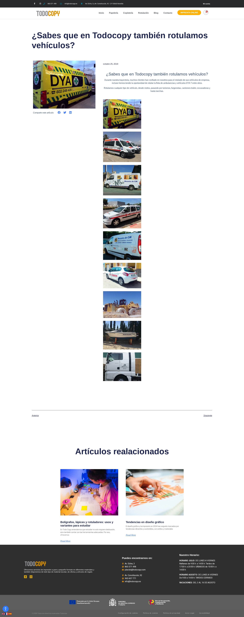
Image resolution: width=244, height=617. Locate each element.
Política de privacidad (171, 613)
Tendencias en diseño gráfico (145, 522)
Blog (156, 13)
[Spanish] (10, 613)
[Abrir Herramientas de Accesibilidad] (6, 609)
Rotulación (143, 13)
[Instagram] (40, 3)
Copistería (128, 13)
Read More (65, 541)
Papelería (113, 13)
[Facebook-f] (34, 3)
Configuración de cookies (128, 613)
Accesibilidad (204, 613)
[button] (59, 112)
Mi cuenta (206, 4)
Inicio (101, 13)
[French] (7, 613)
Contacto (167, 13)
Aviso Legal (189, 613)
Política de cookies (150, 613)
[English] (3, 613)
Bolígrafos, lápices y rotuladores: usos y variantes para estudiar (86, 524)
